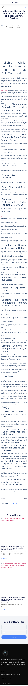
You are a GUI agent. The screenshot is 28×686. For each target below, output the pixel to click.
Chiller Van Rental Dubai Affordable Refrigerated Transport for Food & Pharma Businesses (12, 548)
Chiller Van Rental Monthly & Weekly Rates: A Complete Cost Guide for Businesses (13, 599)
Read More (4, 558)
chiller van (23, 312)
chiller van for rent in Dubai (18, 380)
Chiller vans (4, 216)
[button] (25, 7)
